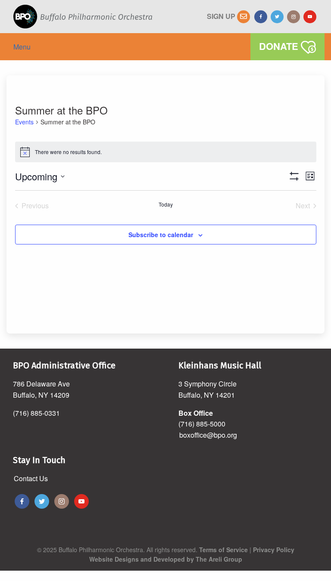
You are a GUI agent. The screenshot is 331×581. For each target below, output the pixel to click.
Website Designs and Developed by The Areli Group (165, 559)
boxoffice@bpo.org (208, 435)
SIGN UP (222, 16)
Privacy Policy (273, 549)
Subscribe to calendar (160, 234)
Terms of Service (223, 549)
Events (24, 122)
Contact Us (31, 478)
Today (166, 204)
